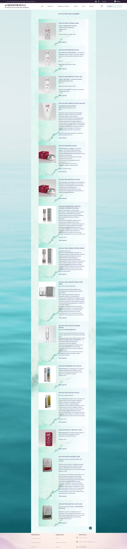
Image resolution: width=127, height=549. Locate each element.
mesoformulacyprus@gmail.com (87, 541)
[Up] (90, 528)
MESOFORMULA (16, 5)
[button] (102, 6)
